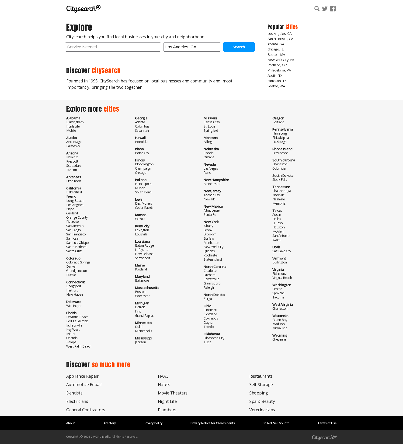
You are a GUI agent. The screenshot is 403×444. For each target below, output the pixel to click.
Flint (138, 311)
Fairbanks (73, 146)
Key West (73, 329)
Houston (278, 227)
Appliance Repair (82, 376)
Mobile (71, 130)
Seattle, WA (276, 86)
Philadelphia (280, 137)
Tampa (71, 342)
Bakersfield (74, 192)
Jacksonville (74, 325)
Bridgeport (73, 286)
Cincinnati (210, 310)
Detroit (140, 307)
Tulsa (207, 342)
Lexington (142, 230)
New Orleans (144, 254)
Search (239, 46)
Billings (208, 141)
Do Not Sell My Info (276, 423)
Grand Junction (76, 270)
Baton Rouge (144, 245)
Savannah (142, 130)
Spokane (278, 293)
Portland (141, 269)
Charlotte (210, 270)
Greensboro (212, 283)
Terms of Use (327, 423)
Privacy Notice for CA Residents (213, 423)
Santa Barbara (76, 247)
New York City (213, 247)
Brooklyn (210, 234)
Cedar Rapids (144, 207)
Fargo (208, 298)
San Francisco (76, 234)
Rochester (211, 255)
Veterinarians (262, 409)
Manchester (212, 183)
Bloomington (144, 164)
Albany (208, 226)
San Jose (72, 238)
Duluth (139, 326)
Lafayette (142, 249)
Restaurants (261, 376)
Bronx (208, 230)
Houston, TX (277, 80)
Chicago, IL (276, 49)
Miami (70, 333)
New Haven (74, 294)
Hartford (72, 290)
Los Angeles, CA (280, 33)
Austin (276, 214)
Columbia (279, 168)
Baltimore (142, 280)
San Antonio (281, 235)
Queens (209, 251)
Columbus (142, 126)
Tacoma (278, 297)
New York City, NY (281, 59)
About (70, 423)
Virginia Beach (282, 277)
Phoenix (72, 157)
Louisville (141, 234)
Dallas (276, 219)
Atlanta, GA (276, 44)
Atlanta (140, 122)
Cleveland (210, 314)
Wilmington (74, 305)
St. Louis (209, 126)
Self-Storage (261, 384)
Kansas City (212, 122)
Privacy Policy (153, 423)
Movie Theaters (173, 393)
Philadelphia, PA (279, 70)
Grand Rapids (144, 315)
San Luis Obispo (77, 242)
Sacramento (74, 226)
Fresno (71, 196)
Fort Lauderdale (77, 321)
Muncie (140, 188)
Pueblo (71, 275)
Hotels (164, 384)
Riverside (72, 221)
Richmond (279, 273)
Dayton (209, 322)
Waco (276, 240)
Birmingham (74, 122)
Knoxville (278, 195)
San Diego (73, 230)
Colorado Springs (78, 262)
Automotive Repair (84, 384)
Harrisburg (279, 133)
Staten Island (213, 259)
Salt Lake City (281, 251)
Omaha (209, 157)
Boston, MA (276, 54)
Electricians (77, 401)
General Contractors (85, 409)
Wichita (140, 219)
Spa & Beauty (262, 401)
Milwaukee (280, 328)
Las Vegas (211, 168)
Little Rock (73, 181)
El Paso (277, 223)
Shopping (258, 393)
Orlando (72, 338)
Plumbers (167, 409)
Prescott (72, 161)
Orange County (77, 217)
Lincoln (209, 153)
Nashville (278, 199)
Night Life (167, 401)
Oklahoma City (214, 338)
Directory (109, 423)
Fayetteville (211, 279)
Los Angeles (74, 204)
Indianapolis (143, 183)
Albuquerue (211, 210)
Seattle (277, 289)
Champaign (143, 168)
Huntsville (73, 126)
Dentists (74, 393)
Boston (140, 291)
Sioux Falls (279, 179)
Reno (207, 172)
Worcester (142, 296)
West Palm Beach (78, 346)
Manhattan (211, 242)
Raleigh (209, 287)
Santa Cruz (73, 251)
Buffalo (209, 238)
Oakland (72, 213)
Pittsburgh (279, 141)
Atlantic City (212, 195)
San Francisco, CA (280, 38)
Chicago (140, 172)
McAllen (278, 231)
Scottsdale (73, 165)
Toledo (209, 326)
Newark (209, 199)
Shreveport (142, 258)
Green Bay (279, 319)
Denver (71, 266)
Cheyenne (279, 339)
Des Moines (143, 203)
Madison (278, 324)
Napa (70, 209)
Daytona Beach (77, 317)
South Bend (143, 192)
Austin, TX (275, 75)
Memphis (279, 203)
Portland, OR (277, 65)
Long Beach (74, 200)
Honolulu (141, 141)
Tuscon (71, 169)
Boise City (142, 153)
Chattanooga (281, 190)
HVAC (163, 376)
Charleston (280, 164)
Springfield (211, 130)
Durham (209, 275)
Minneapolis (143, 331)
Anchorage (74, 141)
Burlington (279, 262)
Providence (280, 153)
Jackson (140, 342)
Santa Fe (210, 214)
